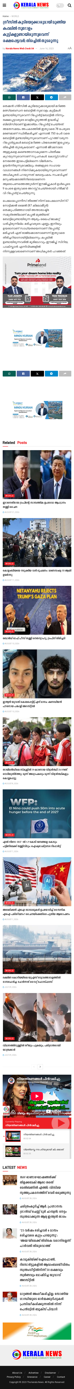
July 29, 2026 (10, 987)
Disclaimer (50, 1372)
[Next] (40, 1066)
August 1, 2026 (11, 919)
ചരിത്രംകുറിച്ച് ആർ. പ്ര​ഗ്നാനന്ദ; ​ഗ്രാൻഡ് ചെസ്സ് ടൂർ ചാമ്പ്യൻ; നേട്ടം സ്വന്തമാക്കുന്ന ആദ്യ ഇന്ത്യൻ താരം (43, 1211)
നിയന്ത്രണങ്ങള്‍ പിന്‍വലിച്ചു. (22, 1125)
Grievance (32, 1377)
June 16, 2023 (47, 48)
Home (6, 16)
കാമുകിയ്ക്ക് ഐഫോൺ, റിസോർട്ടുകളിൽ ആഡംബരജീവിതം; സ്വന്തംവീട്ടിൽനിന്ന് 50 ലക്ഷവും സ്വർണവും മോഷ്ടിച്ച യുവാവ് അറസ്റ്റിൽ (45, 1270)
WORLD (15, 16)
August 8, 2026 (11, 784)
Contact (61, 1377)
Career (47, 1377)
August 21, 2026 (11, 512)
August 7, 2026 (11, 851)
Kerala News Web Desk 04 (20, 48)
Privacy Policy (14, 1377)
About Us (17, 1372)
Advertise (33, 1372)
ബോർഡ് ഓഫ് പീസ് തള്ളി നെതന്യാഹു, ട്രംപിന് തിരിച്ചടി (34, 638)
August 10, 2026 (11, 644)
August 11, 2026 (11, 580)
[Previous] (34, 1066)
